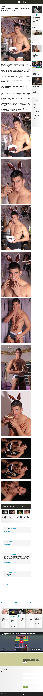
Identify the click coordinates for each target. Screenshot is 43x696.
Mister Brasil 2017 (16, 506)
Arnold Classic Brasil (12, 617)
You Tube (24, 661)
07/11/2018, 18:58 (12, 572)
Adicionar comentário (5, 584)
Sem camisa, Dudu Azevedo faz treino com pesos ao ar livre (29, 621)
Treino (28, 616)
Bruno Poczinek (5, 506)
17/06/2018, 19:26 (12, 554)
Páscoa (22, 506)
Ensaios (11, 506)
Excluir (9, 531)
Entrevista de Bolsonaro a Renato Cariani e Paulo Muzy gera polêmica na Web (37, 78)
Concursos (4, 616)
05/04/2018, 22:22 (13, 541)
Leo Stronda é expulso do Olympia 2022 (37, 43)
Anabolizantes (21, 616)
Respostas (7, 534)
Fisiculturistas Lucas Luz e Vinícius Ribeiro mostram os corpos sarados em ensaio (36, 22)
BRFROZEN (6, 541)
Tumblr (33, 659)
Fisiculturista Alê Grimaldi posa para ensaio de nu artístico (4, 517)
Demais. (37, 113)
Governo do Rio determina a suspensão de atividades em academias (38, 621)
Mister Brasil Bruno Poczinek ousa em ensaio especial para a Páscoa (26, 517)
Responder (6, 531)
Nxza (37, 124)
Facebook (24, 659)
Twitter (37, 659)
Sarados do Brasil (37, 15)
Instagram (29, 659)
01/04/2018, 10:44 (12, 528)
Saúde (36, 616)
